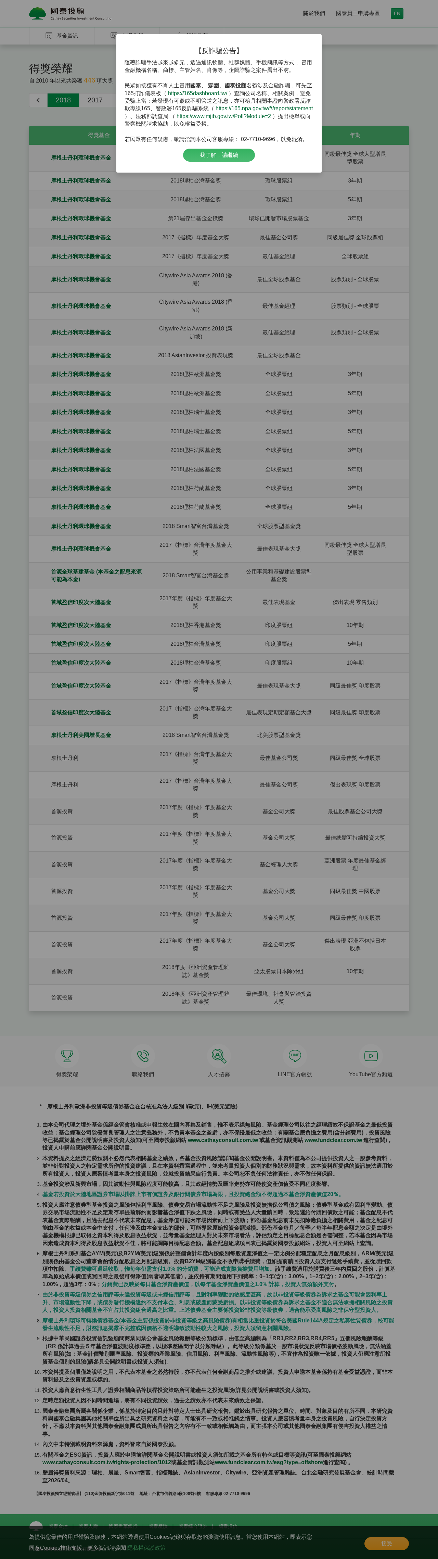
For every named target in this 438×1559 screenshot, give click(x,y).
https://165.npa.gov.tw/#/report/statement (264, 108)
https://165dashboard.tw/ (197, 93)
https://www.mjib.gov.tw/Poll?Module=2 (224, 116)
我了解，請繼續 (219, 155)
